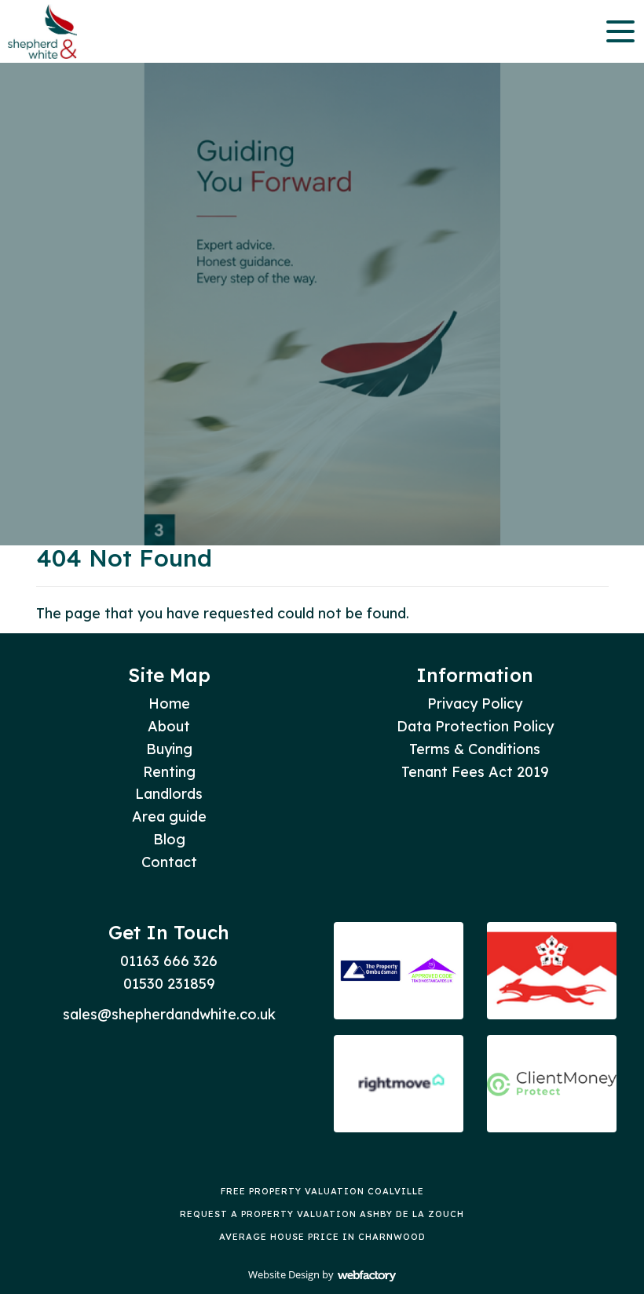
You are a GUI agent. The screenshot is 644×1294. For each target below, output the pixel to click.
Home (169, 703)
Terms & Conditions (474, 749)
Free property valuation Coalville (322, 1191)
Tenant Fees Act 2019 (475, 772)
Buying (169, 749)
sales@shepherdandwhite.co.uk (169, 1014)
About (169, 726)
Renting (169, 772)
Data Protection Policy (475, 726)
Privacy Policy (474, 703)
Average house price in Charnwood (322, 1236)
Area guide (169, 816)
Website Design (284, 1274)
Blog (169, 839)
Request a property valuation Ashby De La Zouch (322, 1213)
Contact (169, 862)
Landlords (169, 794)
